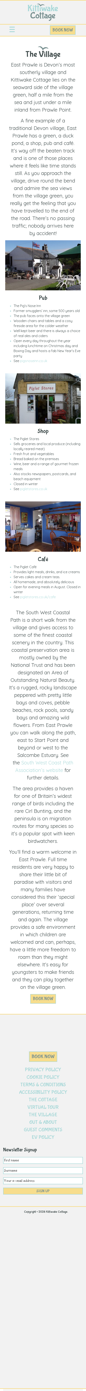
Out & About (43, 1122)
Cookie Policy (43, 1077)
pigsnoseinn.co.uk (33, 361)
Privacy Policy (43, 1070)
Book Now (62, 30)
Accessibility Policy (43, 1092)
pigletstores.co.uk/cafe (38, 597)
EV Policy (43, 1137)
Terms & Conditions (43, 1085)
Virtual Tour (43, 1107)
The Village (43, 1115)
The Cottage (43, 1100)
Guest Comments (43, 1130)
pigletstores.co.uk (33, 489)
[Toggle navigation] (12, 30)
